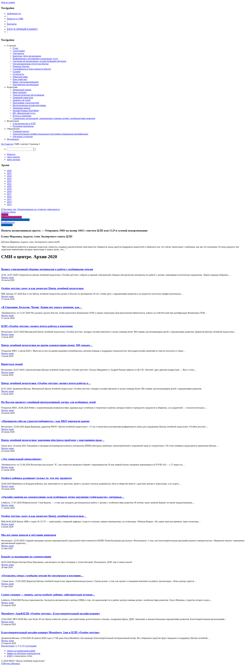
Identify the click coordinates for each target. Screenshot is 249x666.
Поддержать (13, 139)
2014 (9, 202)
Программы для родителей (26, 103)
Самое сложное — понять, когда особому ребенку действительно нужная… (48, 594)
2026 (9, 170)
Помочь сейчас (8, 212)
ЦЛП (9, 656)
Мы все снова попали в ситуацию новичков (28, 534)
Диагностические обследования (28, 95)
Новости (11, 154)
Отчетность (7, 225)
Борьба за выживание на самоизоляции (26, 556)
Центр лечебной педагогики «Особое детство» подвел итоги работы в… (46, 383)
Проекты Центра (21, 66)
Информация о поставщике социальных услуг (35, 58)
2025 (9, 173)
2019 (9, 189)
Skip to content (8, 2)
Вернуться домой (12, 364)
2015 (9, 199)
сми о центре (13, 157)
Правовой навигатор (23, 97)
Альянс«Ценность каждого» (11, 215)
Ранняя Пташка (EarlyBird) (26, 110)
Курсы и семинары (22, 116)
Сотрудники (19, 51)
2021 (9, 183)
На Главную (7, 144)
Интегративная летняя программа (29, 105)
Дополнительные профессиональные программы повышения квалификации (50, 134)
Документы (18, 53)
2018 (9, 191)
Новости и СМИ (15, 18)
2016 (9, 196)
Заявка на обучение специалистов (23, 653)
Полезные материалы (23, 126)
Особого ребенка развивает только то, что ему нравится (36, 478)
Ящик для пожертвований (25, 82)
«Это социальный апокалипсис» (21, 459)
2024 (9, 176)
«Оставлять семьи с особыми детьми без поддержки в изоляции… (42, 575)
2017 (9, 194)
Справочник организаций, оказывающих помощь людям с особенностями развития (54, 118)
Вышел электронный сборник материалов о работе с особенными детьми (47, 269)
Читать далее (7, 277)
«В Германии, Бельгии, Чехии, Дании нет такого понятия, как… (41, 307)
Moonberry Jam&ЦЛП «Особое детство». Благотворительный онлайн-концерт (50, 613)
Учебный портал (21, 131)
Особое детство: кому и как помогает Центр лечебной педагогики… (43, 516)
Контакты (12, 24)
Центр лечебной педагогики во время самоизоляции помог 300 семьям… (47, 345)
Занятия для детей (21, 100)
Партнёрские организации (26, 84)
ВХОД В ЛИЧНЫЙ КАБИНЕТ (22, 29)
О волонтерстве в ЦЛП (24, 123)
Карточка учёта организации (27, 56)
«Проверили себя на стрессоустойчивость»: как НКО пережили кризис (45, 421)
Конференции (8, 222)
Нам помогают (20, 79)
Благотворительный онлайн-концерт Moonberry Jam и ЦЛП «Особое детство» (50, 632)
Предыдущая (7, 646)
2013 (9, 204)
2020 (9, 186)
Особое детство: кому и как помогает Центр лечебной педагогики (42, 288)
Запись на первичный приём (21, 651)
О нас (15, 48)
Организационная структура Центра (31, 64)
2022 (9, 181)
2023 (9, 178)
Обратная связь (20, 77)
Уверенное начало (21, 108)
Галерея (16, 71)
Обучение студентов (23, 136)
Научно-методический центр (15, 219)
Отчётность (18, 74)
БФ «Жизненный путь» (24, 113)
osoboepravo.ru (14, 13)
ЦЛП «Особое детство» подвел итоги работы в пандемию (37, 326)
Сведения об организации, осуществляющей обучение (39, 61)
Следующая (30, 646)
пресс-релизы (13, 159)
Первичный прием (22, 90)
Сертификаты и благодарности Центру (32, 69)
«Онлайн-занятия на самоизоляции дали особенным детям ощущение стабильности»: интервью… (62, 496)
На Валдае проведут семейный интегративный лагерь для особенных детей (48, 402)
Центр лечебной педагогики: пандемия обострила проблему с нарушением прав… (52, 440)
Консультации (20, 92)
